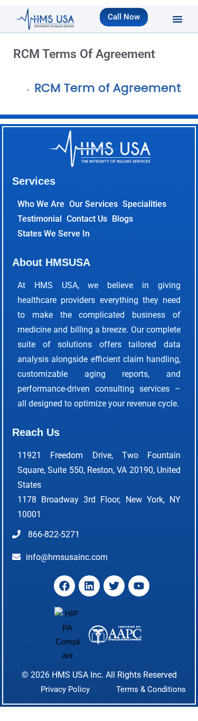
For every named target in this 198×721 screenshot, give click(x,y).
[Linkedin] (89, 585)
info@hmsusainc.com (67, 557)
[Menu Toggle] (177, 19)
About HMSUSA (51, 262)
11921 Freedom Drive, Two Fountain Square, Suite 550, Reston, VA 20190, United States (99, 470)
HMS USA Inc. (77, 675)
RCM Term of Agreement (107, 88)
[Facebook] (64, 585)
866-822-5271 (53, 534)
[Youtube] (138, 585)
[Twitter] (114, 585)
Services (33, 181)
